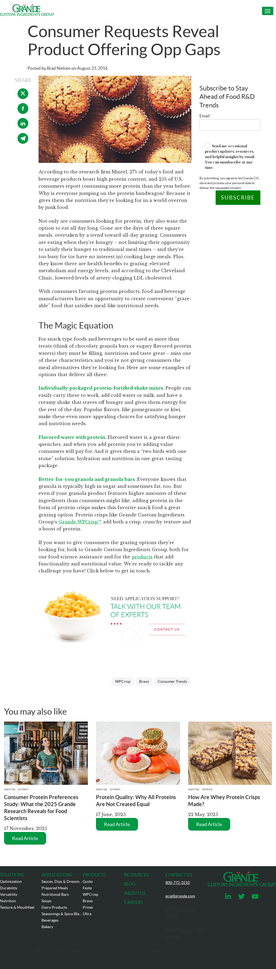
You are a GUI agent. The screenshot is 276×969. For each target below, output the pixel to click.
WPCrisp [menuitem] (90, 894)
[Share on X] (23, 97)
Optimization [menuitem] (11, 881)
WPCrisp (122, 681)
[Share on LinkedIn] (23, 127)
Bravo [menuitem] (88, 901)
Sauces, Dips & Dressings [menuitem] (62, 881)
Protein (23, 789)
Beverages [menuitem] (50, 920)
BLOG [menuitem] (130, 883)
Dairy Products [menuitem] (54, 907)
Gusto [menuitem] (88, 881)
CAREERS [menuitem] (133, 902)
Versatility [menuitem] (8, 894)
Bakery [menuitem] (47, 927)
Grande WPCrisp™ (80, 521)
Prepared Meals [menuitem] (55, 888)
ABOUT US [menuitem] (134, 893)
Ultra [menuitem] (87, 914)
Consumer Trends (172, 681)
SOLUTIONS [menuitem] (12, 874)
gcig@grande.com (180, 896)
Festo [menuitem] (87, 888)
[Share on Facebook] (23, 112)
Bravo (144, 681)
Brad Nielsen (59, 68)
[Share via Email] (23, 142)
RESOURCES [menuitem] (136, 874)
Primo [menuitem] (88, 907)
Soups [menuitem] (46, 901)
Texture (207, 789)
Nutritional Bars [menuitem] (55, 894)
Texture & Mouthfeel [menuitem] (17, 907)
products (142, 556)
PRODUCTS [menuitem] (94, 874)
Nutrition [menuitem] (8, 901)
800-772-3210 (177, 882)
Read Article (25, 838)
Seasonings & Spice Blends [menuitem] (62, 914)
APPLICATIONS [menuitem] (57, 874)
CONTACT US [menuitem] (178, 874)
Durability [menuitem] (8, 888)
